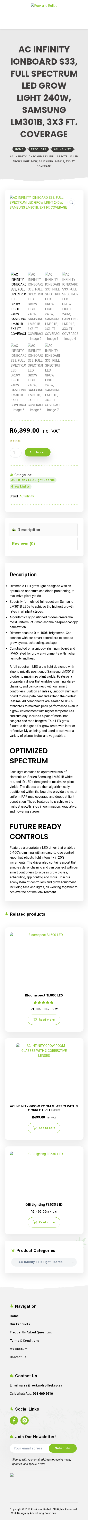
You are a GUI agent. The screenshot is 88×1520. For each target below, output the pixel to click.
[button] (71, 202)
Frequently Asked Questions (31, 1332)
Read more (47, 1019)
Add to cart (38, 452)
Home (14, 1316)
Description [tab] (28, 529)
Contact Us (18, 1357)
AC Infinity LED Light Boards (33, 480)
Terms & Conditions (24, 1340)
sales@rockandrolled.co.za (40, 1385)
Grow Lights (20, 486)
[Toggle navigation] (8, 9)
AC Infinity (26, 496)
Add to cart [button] (47, 1128)
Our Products (20, 1324)
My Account (19, 1349)
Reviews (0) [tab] (23, 543)
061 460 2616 (43, 1394)
